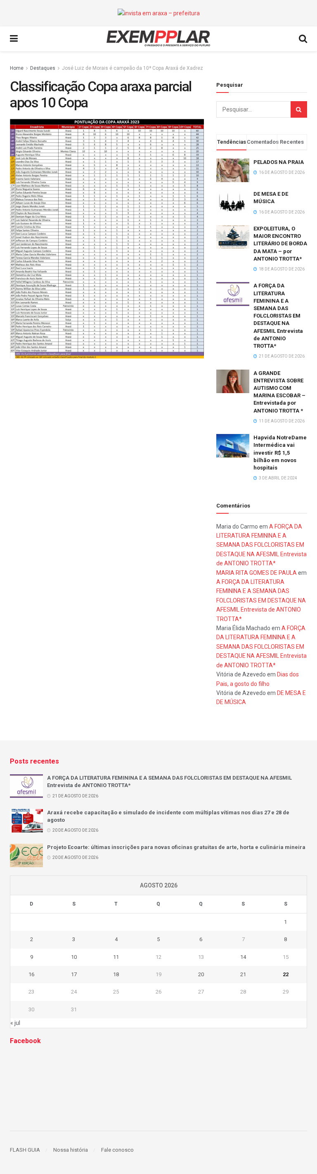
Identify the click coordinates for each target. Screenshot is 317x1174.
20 (201, 974)
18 (116, 974)
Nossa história (70, 1150)
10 (74, 957)
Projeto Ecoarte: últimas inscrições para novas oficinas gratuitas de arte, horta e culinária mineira (176, 847)
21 (243, 974)
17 (74, 974)
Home (17, 68)
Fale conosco (117, 1150)
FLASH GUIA (25, 1150)
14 (243, 957)
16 (31, 974)
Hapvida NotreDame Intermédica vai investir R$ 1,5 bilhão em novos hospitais (280, 452)
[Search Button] (299, 109)
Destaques (42, 68)
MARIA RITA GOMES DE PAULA (256, 572)
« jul (15, 1023)
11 (116, 957)
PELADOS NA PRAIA (278, 162)
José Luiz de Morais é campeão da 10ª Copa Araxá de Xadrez (132, 68)
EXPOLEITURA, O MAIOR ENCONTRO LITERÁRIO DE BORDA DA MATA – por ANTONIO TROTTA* (280, 243)
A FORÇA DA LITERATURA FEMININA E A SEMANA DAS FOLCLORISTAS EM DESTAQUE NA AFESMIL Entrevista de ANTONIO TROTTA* (278, 315)
